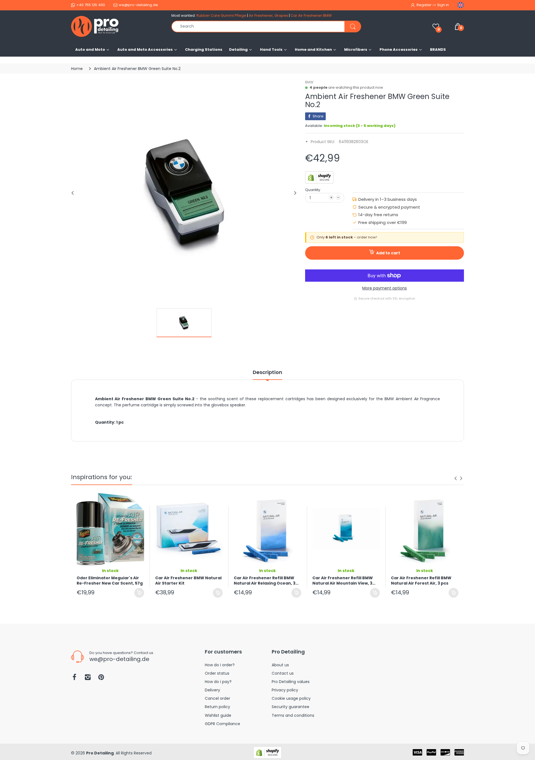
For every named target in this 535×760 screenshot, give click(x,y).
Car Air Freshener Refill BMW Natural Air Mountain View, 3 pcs (342, 580)
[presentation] (455, 478)
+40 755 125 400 (90, 5)
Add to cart (388, 253)
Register (424, 5)
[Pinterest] (101, 679)
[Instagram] (87, 679)
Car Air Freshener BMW (311, 15)
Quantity (312, 189)
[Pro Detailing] (117, 26)
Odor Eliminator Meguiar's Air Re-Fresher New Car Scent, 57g (110, 580)
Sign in (443, 5)
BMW (309, 82)
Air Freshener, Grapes (268, 15)
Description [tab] (267, 372)
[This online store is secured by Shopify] (319, 177)
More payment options (384, 288)
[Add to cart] (139, 593)
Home (77, 68)
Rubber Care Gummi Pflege (221, 15)
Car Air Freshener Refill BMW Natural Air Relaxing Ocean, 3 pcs (264, 580)
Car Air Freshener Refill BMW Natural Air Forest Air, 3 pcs (421, 580)
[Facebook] (74, 679)
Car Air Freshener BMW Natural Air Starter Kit (188, 580)
